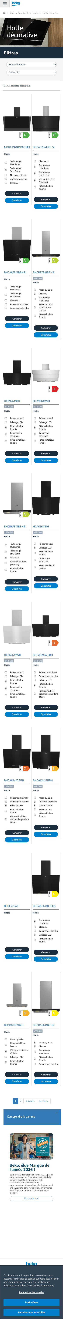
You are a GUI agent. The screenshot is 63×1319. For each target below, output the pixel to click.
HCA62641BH (41, 526)
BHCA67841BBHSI (15, 272)
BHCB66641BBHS (43, 1025)
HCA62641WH (12, 654)
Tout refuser (31, 1302)
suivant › (30, 1100)
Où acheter (17, 200)
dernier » (43, 1100)
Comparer (17, 193)
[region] (31, 1292)
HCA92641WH (41, 401)
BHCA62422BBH (43, 780)
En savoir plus (31, 1198)
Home (4, 13)
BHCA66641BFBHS (44, 906)
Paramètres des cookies (31, 1292)
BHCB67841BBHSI (15, 526)
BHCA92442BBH (43, 654)
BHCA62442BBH (14, 780)
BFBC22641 (11, 906)
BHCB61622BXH (13, 1025)
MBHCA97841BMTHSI (17, 147)
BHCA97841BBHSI (43, 147)
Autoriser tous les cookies (31, 1312)
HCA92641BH (12, 401)
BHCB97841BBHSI (43, 272)
